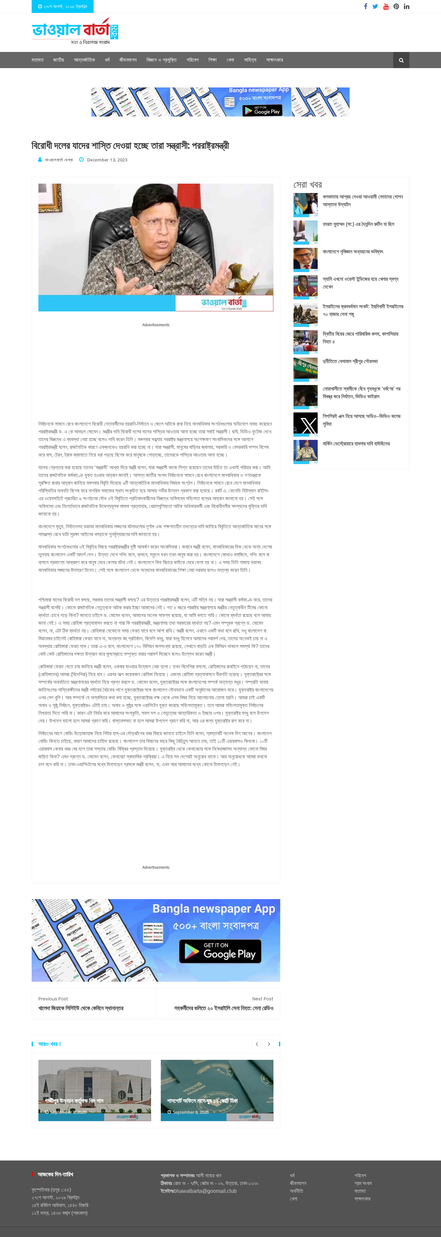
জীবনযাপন (128, 60)
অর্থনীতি (296, 1191)
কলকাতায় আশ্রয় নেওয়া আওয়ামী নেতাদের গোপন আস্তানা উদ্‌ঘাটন (363, 200)
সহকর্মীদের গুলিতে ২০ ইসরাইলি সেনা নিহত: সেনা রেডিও (223, 1004)
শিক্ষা (213, 60)
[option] (95, 1090)
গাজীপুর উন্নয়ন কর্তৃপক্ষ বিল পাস (74, 1101)
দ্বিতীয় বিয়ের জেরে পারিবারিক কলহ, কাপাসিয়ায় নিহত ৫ (360, 337)
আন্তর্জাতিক (84, 60)
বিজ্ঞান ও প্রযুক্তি (162, 60)
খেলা (230, 60)
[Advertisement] (155, 374)
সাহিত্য (250, 60)
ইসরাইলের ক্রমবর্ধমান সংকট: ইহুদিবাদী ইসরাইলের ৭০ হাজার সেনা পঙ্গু (363, 310)
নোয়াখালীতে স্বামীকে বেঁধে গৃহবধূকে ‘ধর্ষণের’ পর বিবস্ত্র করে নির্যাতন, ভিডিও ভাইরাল (361, 392)
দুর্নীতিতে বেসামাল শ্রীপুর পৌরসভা (350, 361)
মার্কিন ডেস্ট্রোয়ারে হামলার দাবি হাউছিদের (356, 443)
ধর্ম (107, 60)
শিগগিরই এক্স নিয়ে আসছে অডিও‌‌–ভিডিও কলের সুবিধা (361, 420)
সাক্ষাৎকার (274, 60)
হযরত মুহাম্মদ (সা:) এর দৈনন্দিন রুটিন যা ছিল (358, 224)
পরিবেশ (193, 60)
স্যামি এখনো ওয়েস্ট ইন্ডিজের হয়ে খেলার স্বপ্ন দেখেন (360, 282)
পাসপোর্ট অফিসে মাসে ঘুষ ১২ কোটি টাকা (202, 1101)
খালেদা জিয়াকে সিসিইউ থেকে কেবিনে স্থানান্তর (80, 1004)
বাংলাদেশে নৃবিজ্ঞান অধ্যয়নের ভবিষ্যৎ (353, 251)
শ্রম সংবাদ (363, 1183)
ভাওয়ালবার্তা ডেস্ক (59, 160)
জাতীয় (58, 60)
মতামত (38, 60)
